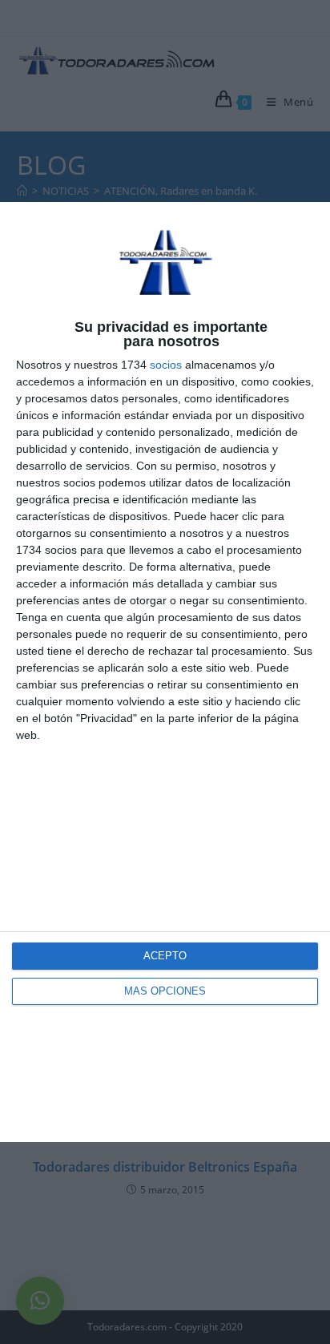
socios (166, 364)
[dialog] (165, 672)
